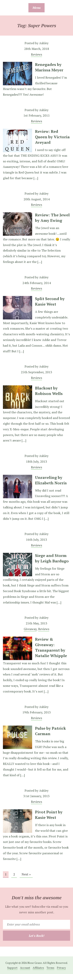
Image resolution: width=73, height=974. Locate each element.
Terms (50, 968)
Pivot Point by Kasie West (48, 814)
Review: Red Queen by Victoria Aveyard (52, 137)
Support (12, 968)
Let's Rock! (36, 936)
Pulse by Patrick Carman (50, 731)
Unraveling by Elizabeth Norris (51, 480)
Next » (26, 874)
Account (25, 968)
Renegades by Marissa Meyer (49, 67)
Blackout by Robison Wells (49, 390)
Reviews (36, 54)
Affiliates (38, 968)
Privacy (61, 968)
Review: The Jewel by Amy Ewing (52, 217)
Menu (36, 7)
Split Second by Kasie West (50, 301)
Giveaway (30, 629)
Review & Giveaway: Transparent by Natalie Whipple (51, 647)
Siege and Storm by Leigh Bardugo (52, 558)
